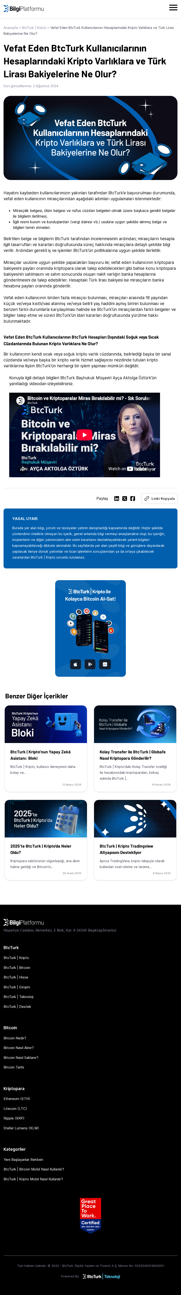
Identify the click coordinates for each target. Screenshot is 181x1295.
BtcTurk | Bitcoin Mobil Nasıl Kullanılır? (34, 1169)
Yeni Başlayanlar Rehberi (23, 1159)
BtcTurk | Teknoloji (18, 996)
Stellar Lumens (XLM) (21, 1128)
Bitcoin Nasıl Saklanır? (21, 1057)
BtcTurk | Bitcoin (17, 967)
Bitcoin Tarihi (14, 1067)
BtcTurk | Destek (17, 1006)
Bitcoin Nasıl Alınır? (19, 1047)
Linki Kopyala (163, 498)
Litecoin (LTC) (15, 1108)
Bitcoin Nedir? (15, 1038)
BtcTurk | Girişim (17, 987)
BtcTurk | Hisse (16, 977)
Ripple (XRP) (14, 1118)
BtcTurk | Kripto (34, 28)
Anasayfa (11, 28)
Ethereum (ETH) (17, 1098)
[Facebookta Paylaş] (132, 499)
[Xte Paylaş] (124, 499)
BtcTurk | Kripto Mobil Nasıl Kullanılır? (33, 1179)
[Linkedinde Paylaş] (116, 499)
